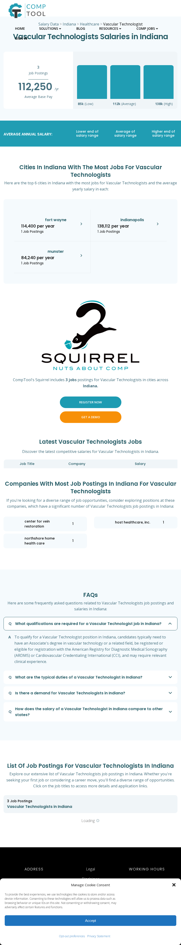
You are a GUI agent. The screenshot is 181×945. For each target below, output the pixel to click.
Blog (80, 28)
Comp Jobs (145, 28)
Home (20, 28)
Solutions (48, 28)
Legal (90, 869)
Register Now (90, 402)
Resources (108, 28)
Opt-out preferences (72, 936)
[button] (174, 884)
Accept (90, 921)
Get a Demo (90, 417)
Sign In (21, 38)
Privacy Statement (98, 936)
